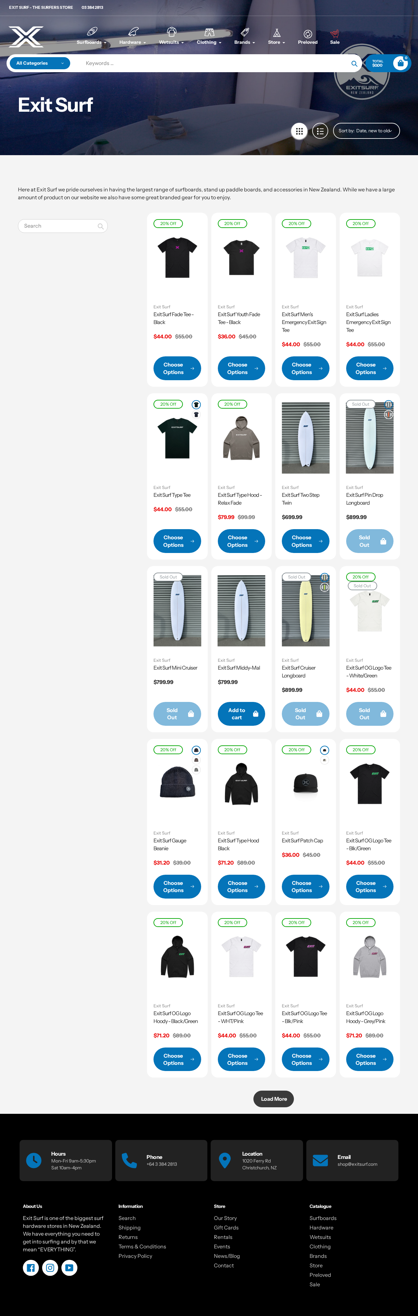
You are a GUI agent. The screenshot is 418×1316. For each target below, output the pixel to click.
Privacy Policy (135, 1256)
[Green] (325, 587)
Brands (318, 1256)
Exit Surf (161, 306)
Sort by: (347, 131)
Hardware (321, 1227)
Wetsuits (320, 1237)
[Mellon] (389, 414)
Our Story (225, 1218)
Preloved (320, 1275)
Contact (224, 1265)
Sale (315, 1284)
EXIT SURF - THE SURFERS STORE (41, 7)
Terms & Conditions (142, 1246)
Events (222, 1246)
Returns (128, 1237)
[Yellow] (325, 577)
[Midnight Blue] (196, 414)
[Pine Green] (196, 405)
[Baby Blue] (389, 405)
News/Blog (227, 1256)
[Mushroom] (325, 760)
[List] (320, 131)
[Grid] (299, 131)
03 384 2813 (92, 7)
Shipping (130, 1227)
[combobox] (63, 226)
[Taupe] (196, 760)
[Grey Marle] (196, 770)
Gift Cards (226, 1227)
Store (316, 1265)
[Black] (196, 750)
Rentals (223, 1237)
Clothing (320, 1246)
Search (127, 1218)
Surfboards (323, 1218)
